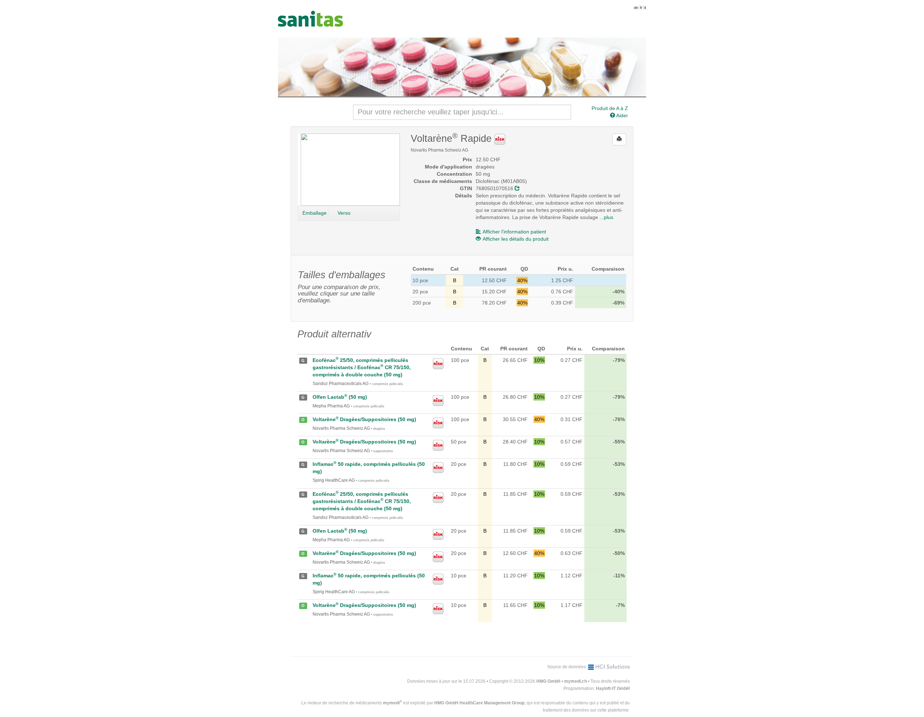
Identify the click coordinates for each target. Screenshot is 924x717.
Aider (621, 115)
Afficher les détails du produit (516, 239)
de (636, 7)
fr (641, 7)
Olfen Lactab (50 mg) (340, 397)
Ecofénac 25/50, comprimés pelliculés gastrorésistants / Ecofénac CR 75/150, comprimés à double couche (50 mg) (362, 367)
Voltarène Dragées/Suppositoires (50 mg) (364, 419)
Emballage (314, 213)
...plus (606, 217)
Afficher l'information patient (514, 232)
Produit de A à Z (610, 108)
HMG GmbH (548, 681)
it (645, 7)
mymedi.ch (575, 681)
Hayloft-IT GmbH (613, 688)
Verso (343, 213)
